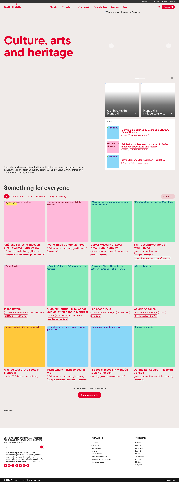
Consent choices (97, 462)
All (7, 196)
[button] (172, 78)
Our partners (96, 448)
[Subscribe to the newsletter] (41, 447)
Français (172, 1)
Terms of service (97, 454)
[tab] (137, 78)
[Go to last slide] (111, 45)
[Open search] (159, 7)
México (138, 462)
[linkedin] (20, 465)
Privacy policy (169, 480)
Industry (138, 443)
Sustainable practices (99, 456)
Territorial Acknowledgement (102, 459)
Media (137, 454)
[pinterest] (24, 465)
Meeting (144, 1)
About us (94, 443)
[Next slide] (168, 45)
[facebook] (5, 465)
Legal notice (95, 451)
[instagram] (9, 465)
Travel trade (139, 456)
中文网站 (138, 465)
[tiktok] (27, 465)
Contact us (95, 445)
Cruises (138, 459)
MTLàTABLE (139, 448)
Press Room (139, 451)
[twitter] (12, 465)
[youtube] (16, 465)
